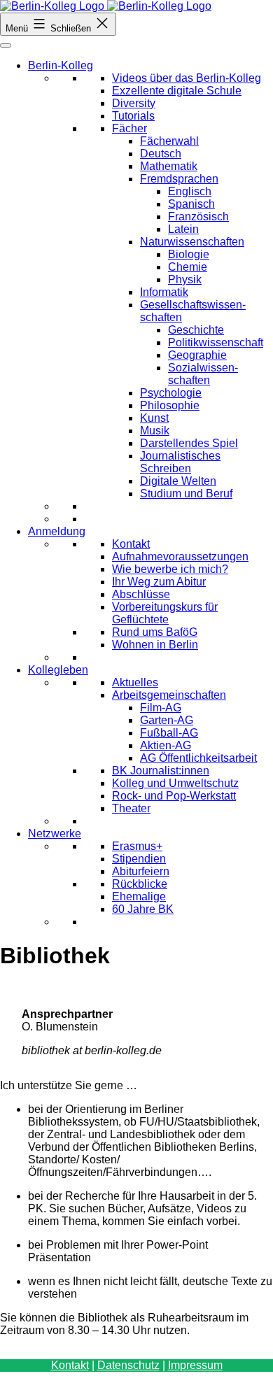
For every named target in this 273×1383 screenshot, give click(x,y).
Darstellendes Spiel (189, 443)
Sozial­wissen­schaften (203, 374)
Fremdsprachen (179, 179)
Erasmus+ (137, 846)
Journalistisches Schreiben (180, 462)
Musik (154, 431)
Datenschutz (128, 1365)
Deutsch (160, 153)
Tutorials (133, 116)
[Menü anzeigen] (5, 45)
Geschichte (196, 330)
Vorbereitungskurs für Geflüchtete (165, 613)
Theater (131, 808)
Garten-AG (166, 720)
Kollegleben (58, 670)
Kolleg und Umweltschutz (175, 783)
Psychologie (171, 393)
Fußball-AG (169, 733)
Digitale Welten (178, 481)
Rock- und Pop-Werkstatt (174, 796)
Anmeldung (56, 531)
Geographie (197, 355)
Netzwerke (54, 833)
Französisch (198, 216)
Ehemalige (139, 896)
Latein (183, 229)
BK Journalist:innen (160, 770)
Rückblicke (139, 884)
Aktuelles (135, 682)
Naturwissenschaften (192, 242)
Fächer (129, 128)
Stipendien (139, 859)
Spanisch (191, 204)
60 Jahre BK (143, 909)
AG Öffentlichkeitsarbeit (198, 758)
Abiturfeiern (140, 871)
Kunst (154, 418)
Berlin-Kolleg (60, 65)
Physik (185, 279)
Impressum (195, 1365)
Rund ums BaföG (154, 632)
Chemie (187, 267)
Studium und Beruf (186, 493)
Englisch (189, 191)
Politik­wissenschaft (215, 342)
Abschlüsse (141, 594)
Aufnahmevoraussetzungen (180, 556)
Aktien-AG (165, 745)
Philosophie (170, 405)
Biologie (188, 254)
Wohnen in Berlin (155, 645)
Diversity (133, 103)
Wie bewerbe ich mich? (170, 569)
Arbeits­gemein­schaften (169, 695)
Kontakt (131, 544)
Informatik (164, 292)
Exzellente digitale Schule (176, 91)
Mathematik (168, 166)
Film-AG (160, 708)
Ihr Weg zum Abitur (159, 582)
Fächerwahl (169, 141)
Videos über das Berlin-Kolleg (186, 78)
